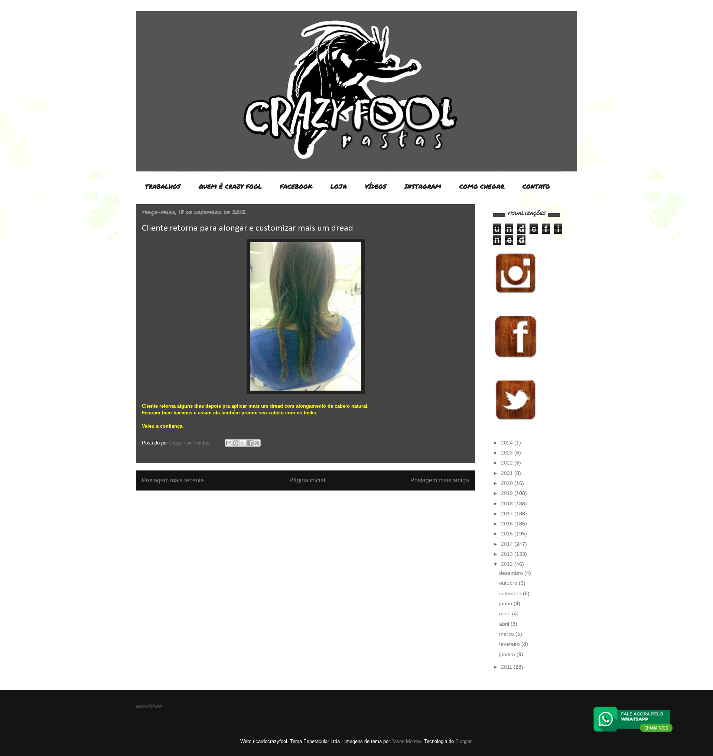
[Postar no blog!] (236, 443)
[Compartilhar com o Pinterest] (257, 443)
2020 (507, 483)
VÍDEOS (375, 186)
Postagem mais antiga (439, 480)
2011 (507, 667)
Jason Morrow (406, 741)
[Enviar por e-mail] (228, 443)
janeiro (508, 654)
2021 (507, 473)
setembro (511, 593)
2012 (507, 564)
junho (506, 603)
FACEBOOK (296, 186)
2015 (507, 534)
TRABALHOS (162, 186)
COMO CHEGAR (481, 186)
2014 (507, 544)
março (507, 634)
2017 (507, 514)
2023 (507, 453)
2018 (507, 503)
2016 (507, 524)
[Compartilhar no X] (243, 443)
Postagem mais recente (173, 480)
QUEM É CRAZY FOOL (230, 186)
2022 (507, 463)
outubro (509, 583)
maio (505, 613)
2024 (507, 443)
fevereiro (510, 644)
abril (505, 624)
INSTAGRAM (422, 186)
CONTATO (536, 186)
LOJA (339, 186)
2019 (507, 493)
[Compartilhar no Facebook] (250, 443)
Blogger (463, 741)
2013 (507, 554)
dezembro (511, 573)
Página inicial (307, 480)
